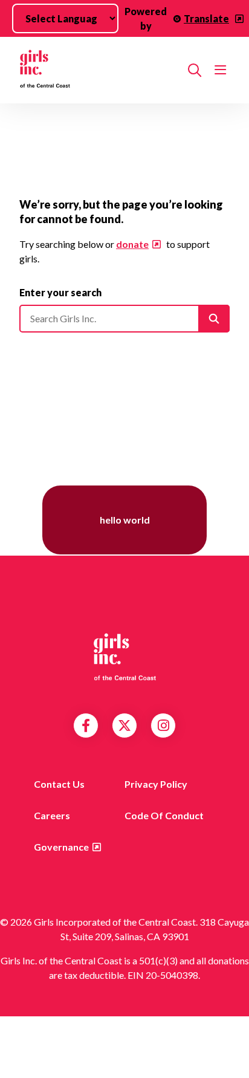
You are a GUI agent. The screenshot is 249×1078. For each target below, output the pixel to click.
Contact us (59, 784)
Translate (206, 18)
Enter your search (60, 292)
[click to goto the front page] (124, 656)
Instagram (163, 725)
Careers (52, 815)
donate (132, 244)
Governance (61, 846)
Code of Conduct (164, 815)
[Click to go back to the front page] (98, 70)
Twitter (124, 725)
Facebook (86, 725)
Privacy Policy (155, 784)
